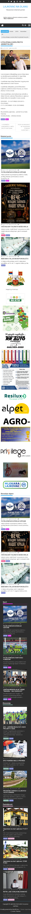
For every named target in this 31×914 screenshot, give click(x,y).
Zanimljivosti (11, 838)
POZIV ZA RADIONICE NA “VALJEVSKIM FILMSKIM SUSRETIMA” (24, 127)
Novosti (3, 119)
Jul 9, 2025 (6, 788)
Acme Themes (16, 911)
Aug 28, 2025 (7, 758)
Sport (7, 119)
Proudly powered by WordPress (9, 909)
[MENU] (29, 25)
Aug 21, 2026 (5, 170)
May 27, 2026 (7, 859)
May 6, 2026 (7, 889)
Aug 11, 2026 (7, 687)
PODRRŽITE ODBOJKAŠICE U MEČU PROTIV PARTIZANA (7, 126)
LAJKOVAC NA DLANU (15, 6)
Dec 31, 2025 (7, 725)
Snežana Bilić (14, 48)
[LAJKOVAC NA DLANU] (2, 25)
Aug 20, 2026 (7, 655)
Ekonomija (6, 738)
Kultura (3, 235)
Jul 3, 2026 (6, 826)
